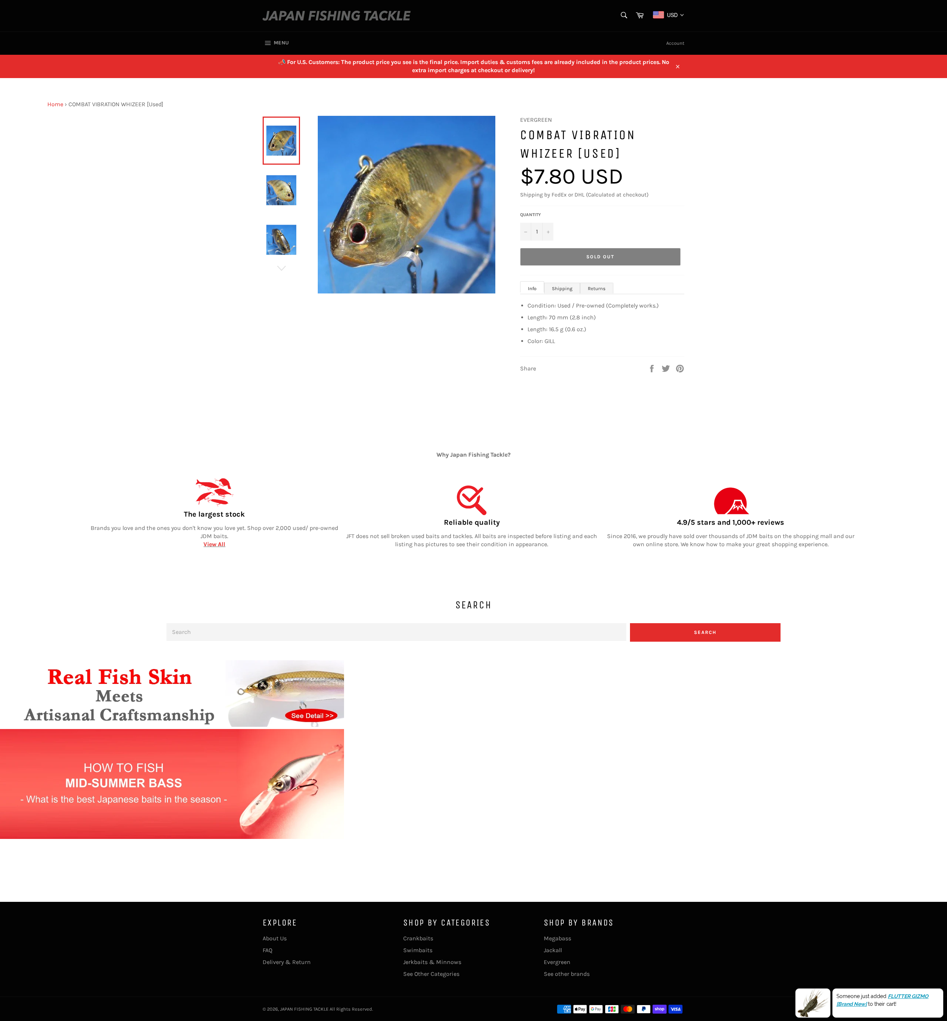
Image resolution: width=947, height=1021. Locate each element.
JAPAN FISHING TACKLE (304, 1009)
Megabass (557, 938)
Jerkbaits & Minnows (432, 961)
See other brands (567, 973)
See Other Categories (431, 973)
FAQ (267, 950)
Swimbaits (417, 950)
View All (214, 544)
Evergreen (557, 961)
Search (705, 632)
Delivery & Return (287, 961)
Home (55, 104)
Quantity (530, 214)
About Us (275, 938)
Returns (597, 288)
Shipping (562, 288)
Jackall (553, 950)
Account (675, 43)
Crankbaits (418, 938)
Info (532, 288)
